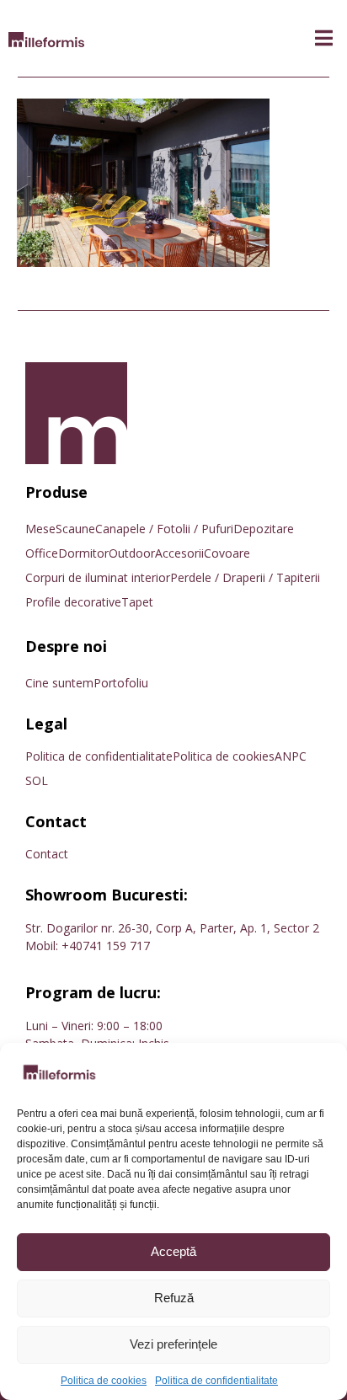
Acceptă (173, 1251)
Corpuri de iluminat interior (97, 577)
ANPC (291, 756)
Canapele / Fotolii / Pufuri (164, 529)
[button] (324, 38)
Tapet (137, 602)
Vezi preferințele (173, 1344)
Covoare (227, 553)
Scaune (75, 529)
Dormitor (83, 553)
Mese (40, 529)
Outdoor (132, 553)
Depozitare (263, 529)
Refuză (174, 1297)
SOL (36, 780)
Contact (46, 854)
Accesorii (179, 553)
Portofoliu (120, 683)
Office (41, 553)
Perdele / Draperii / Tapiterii (245, 577)
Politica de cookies (104, 1381)
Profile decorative (73, 602)
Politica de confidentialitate (216, 1381)
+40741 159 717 (105, 946)
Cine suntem (59, 683)
